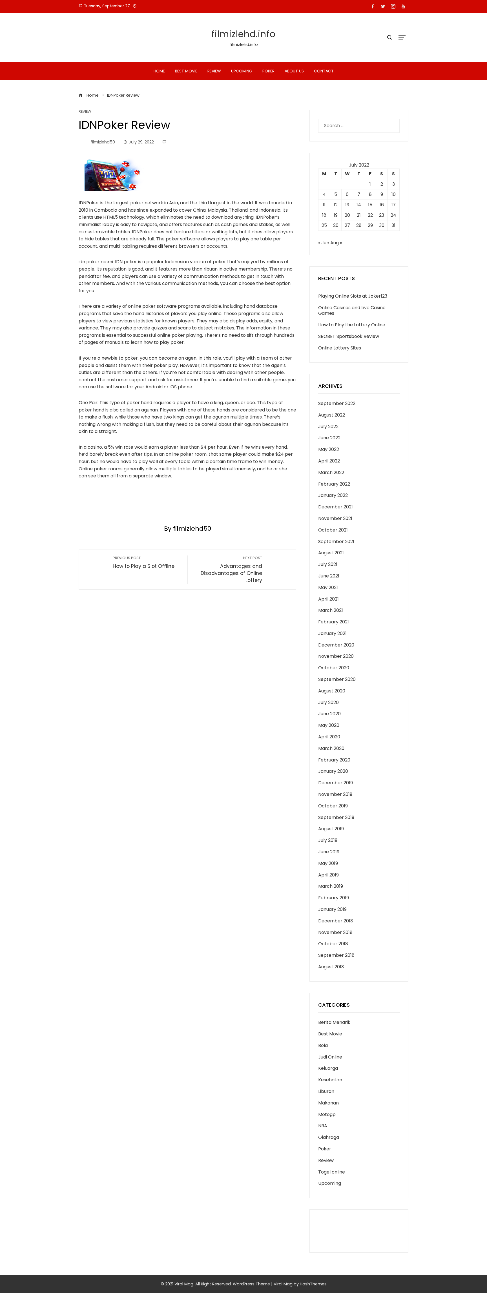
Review (214, 71)
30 (381, 225)
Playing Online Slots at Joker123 (352, 296)
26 (335, 225)
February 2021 (333, 622)
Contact (324, 71)
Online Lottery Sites (339, 348)
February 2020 (334, 760)
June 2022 (329, 438)
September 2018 (336, 955)
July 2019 (327, 840)
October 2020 (333, 668)
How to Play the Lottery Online (351, 325)
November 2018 (335, 932)
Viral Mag (283, 1284)
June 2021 (328, 576)
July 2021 (327, 564)
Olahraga (328, 1137)
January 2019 (332, 909)
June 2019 (328, 852)
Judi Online (330, 1057)
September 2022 (336, 403)
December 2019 (335, 783)
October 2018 (333, 943)
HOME (159, 71)
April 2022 (329, 461)
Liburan (326, 1091)
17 (393, 205)
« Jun (323, 243)
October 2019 (333, 806)
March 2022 (331, 472)
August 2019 (331, 828)
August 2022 (331, 415)
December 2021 (335, 507)
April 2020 (329, 737)
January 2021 (332, 633)
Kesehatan (330, 1080)
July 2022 (328, 426)
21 (359, 215)
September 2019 (336, 817)
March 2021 (330, 610)
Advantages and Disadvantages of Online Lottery (231, 569)
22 (370, 215)
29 (370, 225)
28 (359, 225)
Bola (323, 1045)
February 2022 (334, 484)
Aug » (336, 243)
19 (336, 215)
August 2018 (331, 967)
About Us (294, 71)
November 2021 (335, 518)
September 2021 (336, 541)
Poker (268, 71)
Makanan (328, 1103)
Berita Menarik (334, 1022)
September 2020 (337, 679)
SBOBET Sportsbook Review (348, 336)
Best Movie (186, 71)
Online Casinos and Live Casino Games (352, 310)
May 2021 (328, 587)
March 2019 (330, 886)
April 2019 (328, 875)
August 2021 (331, 553)
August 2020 (331, 691)
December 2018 (335, 921)
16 (382, 205)
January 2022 (333, 495)
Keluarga (328, 1068)
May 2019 (328, 863)
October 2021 (333, 530)
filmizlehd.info (243, 34)
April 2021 (328, 599)
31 (393, 225)
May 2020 (328, 725)
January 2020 (333, 771)
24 (393, 215)
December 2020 (336, 645)
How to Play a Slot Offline (143, 562)
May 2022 (328, 449)
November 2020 (336, 656)
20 (347, 215)
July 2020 (328, 702)
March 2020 (331, 748)
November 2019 (335, 794)
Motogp (327, 1114)
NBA (322, 1125)
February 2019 (333, 898)
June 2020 (329, 713)
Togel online (331, 1172)
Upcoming (241, 71)
